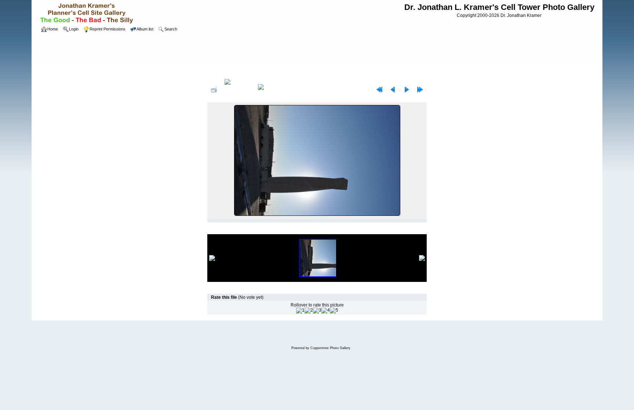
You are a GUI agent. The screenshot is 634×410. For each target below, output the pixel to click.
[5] (334, 310)
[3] (317, 310)
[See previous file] (393, 90)
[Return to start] (379, 90)
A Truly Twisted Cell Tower (290, 71)
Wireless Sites (246, 71)
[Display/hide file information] (237, 89)
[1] (300, 310)
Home (221, 71)
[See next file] (406, 90)
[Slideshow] (268, 89)
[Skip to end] (420, 90)
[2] (309, 310)
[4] (325, 310)
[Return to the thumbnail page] (214, 90)
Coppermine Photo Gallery (330, 348)
